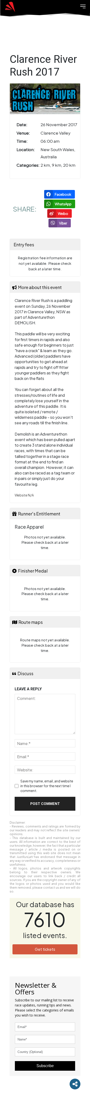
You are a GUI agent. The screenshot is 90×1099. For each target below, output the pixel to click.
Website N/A (24, 495)
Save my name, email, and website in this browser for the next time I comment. (46, 785)
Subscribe (45, 1066)
